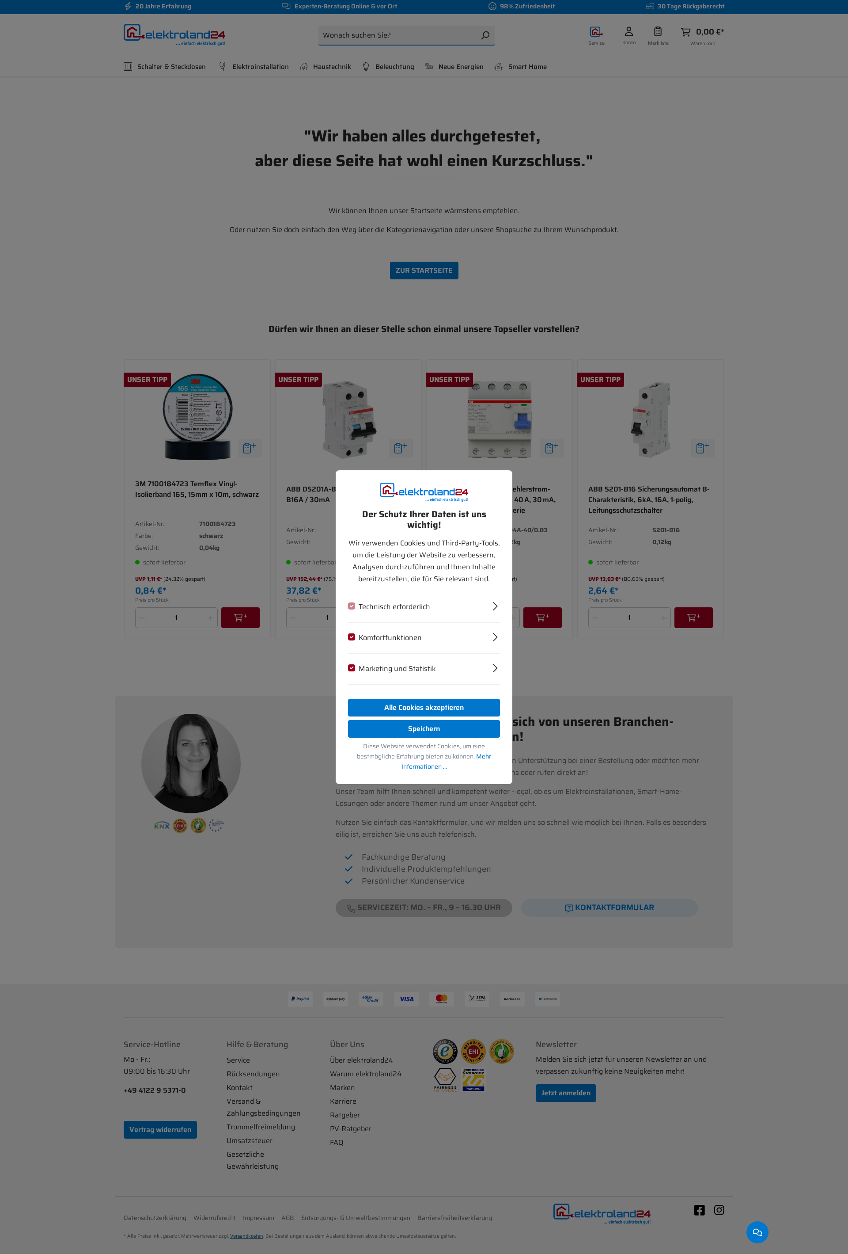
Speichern (424, 728)
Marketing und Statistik (397, 668)
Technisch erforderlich (394, 606)
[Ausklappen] (495, 605)
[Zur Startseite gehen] (424, 491)
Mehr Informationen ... (446, 761)
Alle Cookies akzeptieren (424, 707)
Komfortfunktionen (390, 637)
